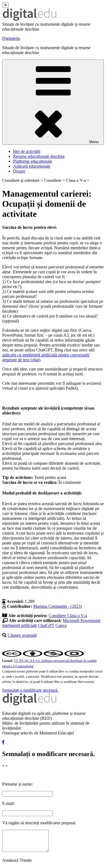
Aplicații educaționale (31, 166)
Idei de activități (26, 151)
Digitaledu (11, 38)
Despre (19, 171)
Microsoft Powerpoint (81, 620)
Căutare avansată (22, 635)
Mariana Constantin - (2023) (57, 606)
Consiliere (58, 615)
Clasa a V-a (77, 615)
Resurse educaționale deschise (39, 156)
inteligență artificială (19, 625)
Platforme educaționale (32, 161)
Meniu (94, 142)
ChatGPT (46, 625)
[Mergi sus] (5, 5)
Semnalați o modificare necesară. (30, 690)
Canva (61, 625)
